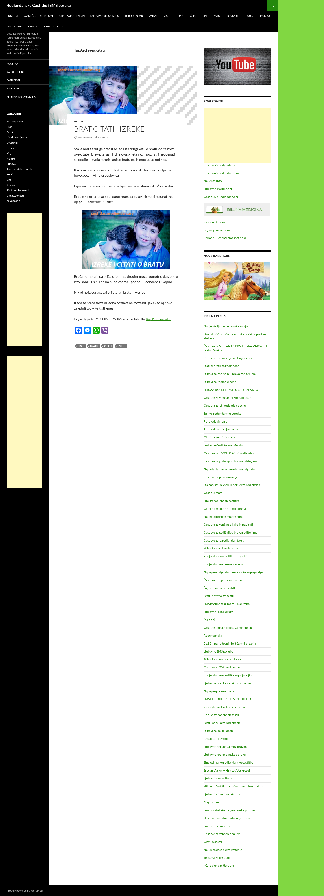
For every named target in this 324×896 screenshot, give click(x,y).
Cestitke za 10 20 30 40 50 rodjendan (229, 453)
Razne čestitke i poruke (39, 15)
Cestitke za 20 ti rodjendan (222, 667)
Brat (81, 346)
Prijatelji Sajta (53, 26)
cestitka (104, 137)
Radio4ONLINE (15, 71)
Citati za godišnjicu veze (220, 437)
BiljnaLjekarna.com (217, 230)
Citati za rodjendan (72, 15)
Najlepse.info (213, 181)
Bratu (180, 15)
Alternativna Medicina (21, 96)
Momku (265, 15)
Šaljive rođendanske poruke (222, 413)
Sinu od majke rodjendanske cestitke (228, 762)
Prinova (33, 26)
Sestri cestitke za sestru (219, 596)
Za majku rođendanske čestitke (225, 707)
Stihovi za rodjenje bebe (220, 382)
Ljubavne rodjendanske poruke (225, 754)
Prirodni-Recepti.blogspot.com (225, 238)
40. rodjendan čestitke (219, 865)
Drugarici (233, 15)
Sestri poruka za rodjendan (222, 723)
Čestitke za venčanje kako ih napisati (228, 524)
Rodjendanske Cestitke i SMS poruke (39, 5)
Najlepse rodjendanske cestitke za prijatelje (233, 572)
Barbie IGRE (13, 80)
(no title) (209, 619)
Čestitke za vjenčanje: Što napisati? (227, 397)
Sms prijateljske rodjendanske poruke (229, 810)
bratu (94, 346)
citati (108, 346)
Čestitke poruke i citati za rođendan (228, 627)
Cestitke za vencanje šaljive (222, 834)
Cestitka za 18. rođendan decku (225, 405)
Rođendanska (213, 635)
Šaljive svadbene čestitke (220, 588)
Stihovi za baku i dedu (218, 731)
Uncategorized (15, 195)
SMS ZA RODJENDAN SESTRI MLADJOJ (231, 389)
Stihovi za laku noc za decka (222, 659)
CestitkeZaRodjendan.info (221, 165)
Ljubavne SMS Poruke (218, 612)
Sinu (205, 15)
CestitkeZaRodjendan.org (221, 196)
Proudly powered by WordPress (25, 890)
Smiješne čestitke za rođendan (224, 445)
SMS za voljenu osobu (104, 15)
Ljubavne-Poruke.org (218, 189)
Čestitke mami (213, 493)
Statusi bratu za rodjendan (221, 366)
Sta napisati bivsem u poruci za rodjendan (232, 485)
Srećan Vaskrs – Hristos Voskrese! (227, 770)
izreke (122, 346)
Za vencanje (13, 200)
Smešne (153, 15)
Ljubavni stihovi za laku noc (222, 794)
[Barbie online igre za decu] (237, 281)
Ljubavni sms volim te (218, 778)
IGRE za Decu (14, 88)
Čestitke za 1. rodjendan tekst (224, 540)
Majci (217, 15)
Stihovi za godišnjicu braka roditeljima (230, 374)
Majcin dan (211, 802)
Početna (12, 15)
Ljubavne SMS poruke (218, 651)
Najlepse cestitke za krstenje (223, 849)
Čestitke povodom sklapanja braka (227, 818)
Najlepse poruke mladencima (223, 516)
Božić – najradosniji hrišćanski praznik (230, 643)
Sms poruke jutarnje (217, 826)
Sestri (167, 15)
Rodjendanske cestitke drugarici (225, 556)
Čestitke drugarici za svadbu (223, 580)
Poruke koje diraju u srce (221, 429)
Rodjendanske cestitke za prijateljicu (228, 675)
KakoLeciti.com (214, 222)
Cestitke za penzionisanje (221, 477)
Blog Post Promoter (158, 319)
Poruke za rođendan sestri (221, 715)
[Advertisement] (237, 135)
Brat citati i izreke (109, 128)
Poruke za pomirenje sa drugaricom (228, 358)
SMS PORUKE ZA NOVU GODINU (227, 699)
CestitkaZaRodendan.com (221, 173)
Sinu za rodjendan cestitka (221, 501)
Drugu (250, 15)
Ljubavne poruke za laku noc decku (227, 683)
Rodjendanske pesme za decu (223, 564)
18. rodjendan (134, 15)
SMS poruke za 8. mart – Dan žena (227, 604)
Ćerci (193, 15)
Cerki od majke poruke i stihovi (225, 508)
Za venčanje (14, 26)
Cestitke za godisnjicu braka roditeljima (230, 461)
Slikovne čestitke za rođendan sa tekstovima (233, 786)
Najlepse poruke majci (219, 691)
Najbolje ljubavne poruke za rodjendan (230, 469)
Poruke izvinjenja (215, 421)
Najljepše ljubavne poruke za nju (226, 326)
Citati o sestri (213, 842)
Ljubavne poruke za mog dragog (225, 746)
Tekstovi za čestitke (217, 857)
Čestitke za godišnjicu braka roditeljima (230, 532)
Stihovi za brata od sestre (221, 548)
